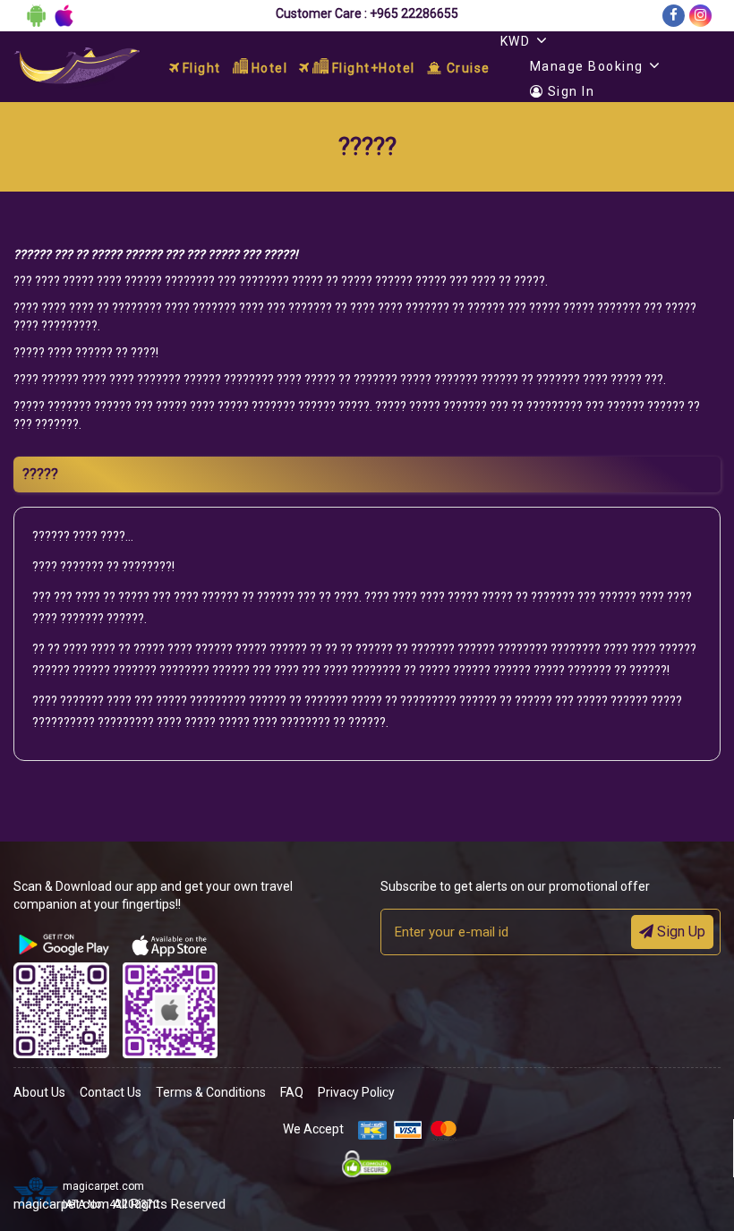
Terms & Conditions (211, 1092)
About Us (39, 1092)
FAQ (291, 1092)
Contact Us (110, 1092)
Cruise (466, 68)
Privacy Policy (356, 1092)
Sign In (568, 91)
